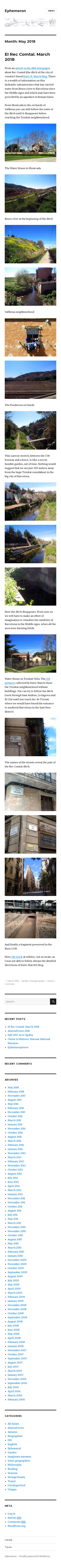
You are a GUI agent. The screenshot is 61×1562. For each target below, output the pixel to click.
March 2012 (14, 1190)
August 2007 (15, 1362)
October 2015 (15, 1116)
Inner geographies (19, 1460)
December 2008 (17, 1305)
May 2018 (13, 1087)
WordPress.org (16, 1525)
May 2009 (13, 1284)
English (12, 1444)
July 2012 (13, 1177)
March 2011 (14, 1223)
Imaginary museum (19, 1456)
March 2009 (15, 1292)
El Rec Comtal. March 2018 (23, 1026)
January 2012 (15, 1194)
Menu (51, 11)
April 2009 (14, 1288)
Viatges (12, 1489)
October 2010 (15, 1235)
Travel (12, 1481)
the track (17, 956)
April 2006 (14, 1391)
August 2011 (14, 1210)
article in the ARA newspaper (32, 68)
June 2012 (13, 1181)
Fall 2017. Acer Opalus (20, 1035)
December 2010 (17, 1227)
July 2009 (13, 1280)
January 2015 (15, 1124)
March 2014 (14, 1140)
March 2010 (14, 1247)
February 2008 (16, 1342)
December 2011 (16, 1198)
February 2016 (16, 1108)
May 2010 (13, 1243)
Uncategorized (16, 1485)
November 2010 (17, 1231)
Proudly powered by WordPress (34, 1556)
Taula (8, 1547)
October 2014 (15, 1132)
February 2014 (16, 1144)
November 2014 (17, 1128)
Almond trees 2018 (19, 1030)
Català (8, 1540)
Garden (25, 981)
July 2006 (13, 1387)
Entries (14, 1517)
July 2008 (13, 1325)
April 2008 (14, 1337)
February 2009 (16, 1296)
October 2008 (16, 1313)
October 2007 (16, 1354)
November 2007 (17, 1350)
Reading (12, 1468)
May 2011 (13, 1218)
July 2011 (12, 1214)
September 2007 (17, 1358)
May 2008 (13, 1333)
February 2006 (16, 1399)
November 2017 (16, 1095)
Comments (17, 1521)
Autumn (12, 1431)
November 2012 (17, 1165)
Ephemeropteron (18, 1047)
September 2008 (17, 1317)
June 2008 (14, 1329)
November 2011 (16, 1202)
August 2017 (15, 1099)
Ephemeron (15, 11)
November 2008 (17, 1309)
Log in (11, 1513)
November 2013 (17, 1153)
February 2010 (16, 1251)
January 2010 (15, 1255)
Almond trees (16, 1427)
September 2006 (17, 1383)
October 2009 (16, 1268)
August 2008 (15, 1321)
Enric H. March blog (35, 76)
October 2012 (15, 1169)
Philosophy (14, 1464)
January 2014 (15, 1149)
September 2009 (17, 1272)
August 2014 (15, 1136)
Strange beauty (36, 981)
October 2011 (15, 1206)
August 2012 (15, 1173)
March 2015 (14, 1120)
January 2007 (15, 1374)
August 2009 (15, 1276)
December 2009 (17, 1259)
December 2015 (16, 1112)
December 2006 (17, 1379)
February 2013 (16, 1161)
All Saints (13, 1423)
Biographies (15, 1436)
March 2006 (15, 1395)
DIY (10, 1440)
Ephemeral (14, 1448)
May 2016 (13, 1103)
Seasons (12, 1473)
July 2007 (13, 1366)
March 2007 (15, 1370)
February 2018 (16, 1091)
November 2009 (17, 1264)
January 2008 (16, 1346)
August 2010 (15, 1239)
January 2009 (16, 1301)
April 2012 (14, 1186)
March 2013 (14, 1157)
